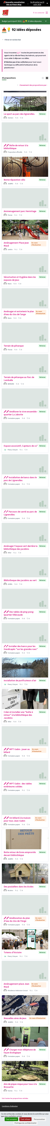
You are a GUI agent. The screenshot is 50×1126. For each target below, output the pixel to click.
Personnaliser (39, 1119)
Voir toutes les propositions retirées (15, 1098)
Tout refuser (25, 1119)
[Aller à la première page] (19, 12)
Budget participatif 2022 (11, 21)
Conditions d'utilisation (10, 1106)
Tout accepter (11, 1119)
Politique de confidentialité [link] (25, 1123)
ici (19, 52)
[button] (43, 77)
